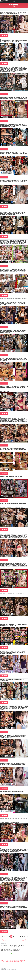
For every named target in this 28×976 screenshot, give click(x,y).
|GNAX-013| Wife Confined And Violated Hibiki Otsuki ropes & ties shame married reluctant (13, 13)
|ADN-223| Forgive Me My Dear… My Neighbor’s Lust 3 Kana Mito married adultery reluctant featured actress (13, 764)
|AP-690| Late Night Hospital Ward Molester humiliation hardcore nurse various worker (11, 477)
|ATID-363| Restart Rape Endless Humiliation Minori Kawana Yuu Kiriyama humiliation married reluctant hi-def (13, 907)
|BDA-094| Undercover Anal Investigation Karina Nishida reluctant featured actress (12, 792)
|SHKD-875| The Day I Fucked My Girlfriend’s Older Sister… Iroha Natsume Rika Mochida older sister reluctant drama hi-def (12, 652)
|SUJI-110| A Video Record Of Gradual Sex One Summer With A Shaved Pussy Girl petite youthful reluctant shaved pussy (13, 359)
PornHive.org (22, 960)
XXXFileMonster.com (18, 961)
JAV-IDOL (2, 3)
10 (22, 936)
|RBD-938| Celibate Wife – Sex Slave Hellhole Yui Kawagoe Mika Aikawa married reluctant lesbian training (12, 595)
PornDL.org (3, 960)
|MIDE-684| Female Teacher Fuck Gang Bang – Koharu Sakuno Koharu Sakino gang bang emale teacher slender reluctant (13, 331)
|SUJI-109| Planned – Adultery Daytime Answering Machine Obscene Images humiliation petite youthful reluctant (13, 449)
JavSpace (3, 961)
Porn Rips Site (5, 0)
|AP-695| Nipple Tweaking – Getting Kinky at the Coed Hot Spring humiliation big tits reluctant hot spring (13, 98)
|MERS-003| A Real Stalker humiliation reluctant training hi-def (12, 680)
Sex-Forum (16, 960)
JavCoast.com (10, 960)
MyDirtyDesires (9, 961)
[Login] (26, 1)
